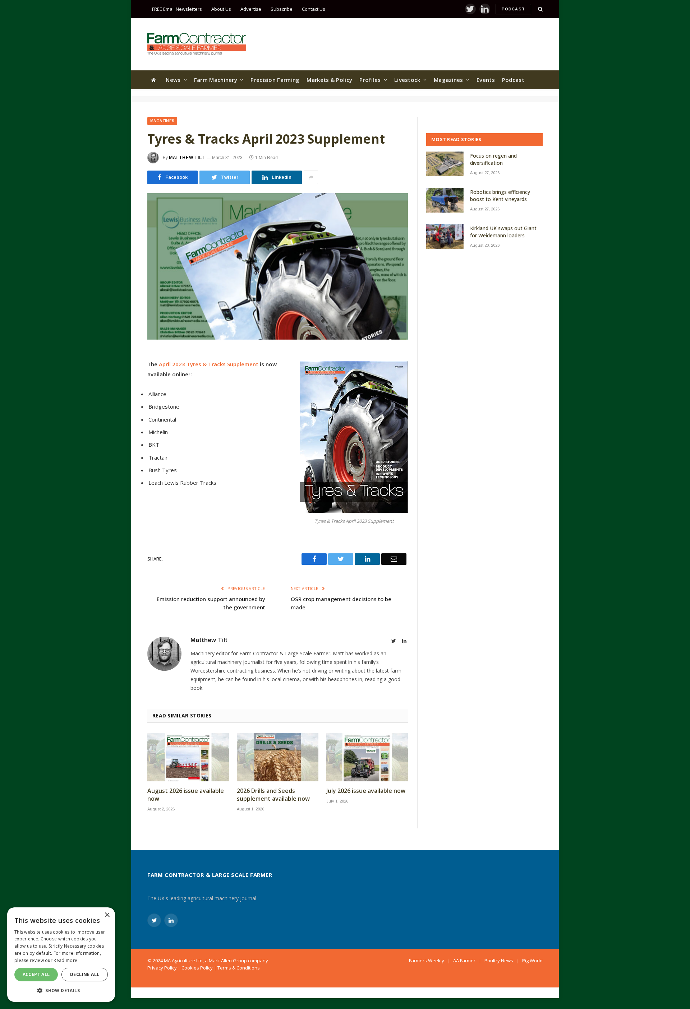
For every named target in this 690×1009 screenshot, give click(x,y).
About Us (221, 9)
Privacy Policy (162, 967)
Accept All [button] (36, 974)
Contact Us (313, 9)
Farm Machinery (215, 79)
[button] (61, 990)
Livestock (407, 79)
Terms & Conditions (238, 967)
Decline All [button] (84, 974)
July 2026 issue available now (365, 791)
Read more (65, 960)
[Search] (540, 9)
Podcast (513, 9)
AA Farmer (464, 960)
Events (486, 79)
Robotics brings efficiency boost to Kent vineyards (500, 196)
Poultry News (498, 960)
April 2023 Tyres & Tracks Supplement (207, 364)
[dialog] (61, 954)
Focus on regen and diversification (493, 159)
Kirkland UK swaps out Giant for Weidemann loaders (503, 232)
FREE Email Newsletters (177, 9)
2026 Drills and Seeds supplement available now (273, 795)
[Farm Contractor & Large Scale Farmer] (196, 44)
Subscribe (282, 9)
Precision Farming (274, 79)
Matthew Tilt (187, 157)
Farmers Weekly (426, 960)
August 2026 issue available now (185, 795)
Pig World (532, 960)
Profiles (370, 79)
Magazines (448, 79)
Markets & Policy (329, 79)
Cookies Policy (197, 967)
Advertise (250, 9)
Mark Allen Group (228, 960)
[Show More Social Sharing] (311, 177)
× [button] (107, 915)
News (173, 79)
